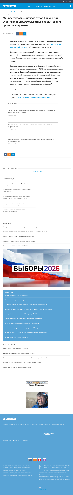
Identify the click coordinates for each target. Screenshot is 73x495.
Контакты (25, 441)
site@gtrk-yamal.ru (29, 424)
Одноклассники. (45, 98)
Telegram (25, 98)
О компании (7, 441)
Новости (30, 6)
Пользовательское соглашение (49, 434)
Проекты (39, 6)
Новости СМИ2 (37, 171)
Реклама (47, 6)
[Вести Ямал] (10, 6)
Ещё (54, 6)
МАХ (19, 98)
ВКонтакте (34, 98)
